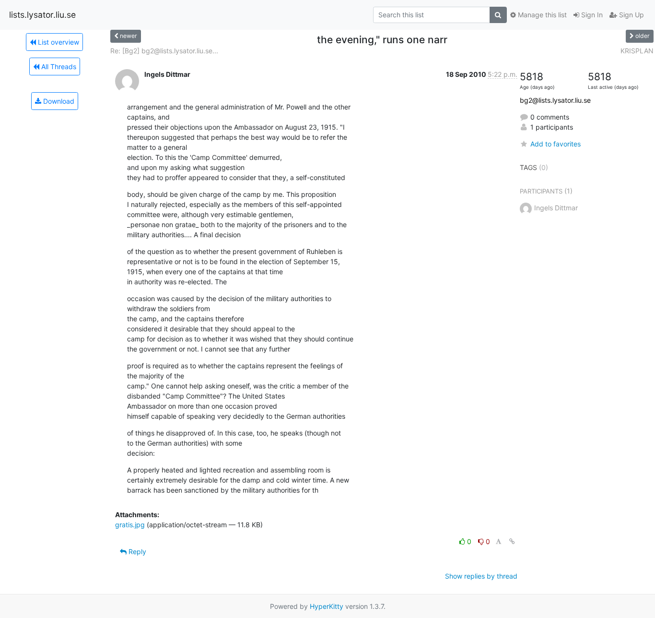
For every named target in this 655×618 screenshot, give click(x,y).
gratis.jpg (130, 525)
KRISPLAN (637, 51)
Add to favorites (555, 144)
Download (57, 101)
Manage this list (541, 15)
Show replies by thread (481, 576)
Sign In (591, 15)
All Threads (57, 66)
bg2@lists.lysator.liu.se (555, 100)
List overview (57, 42)
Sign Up (630, 15)
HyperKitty (326, 606)
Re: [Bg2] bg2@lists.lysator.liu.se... (164, 51)
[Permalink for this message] (512, 541)
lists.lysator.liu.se (42, 15)
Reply (136, 551)
